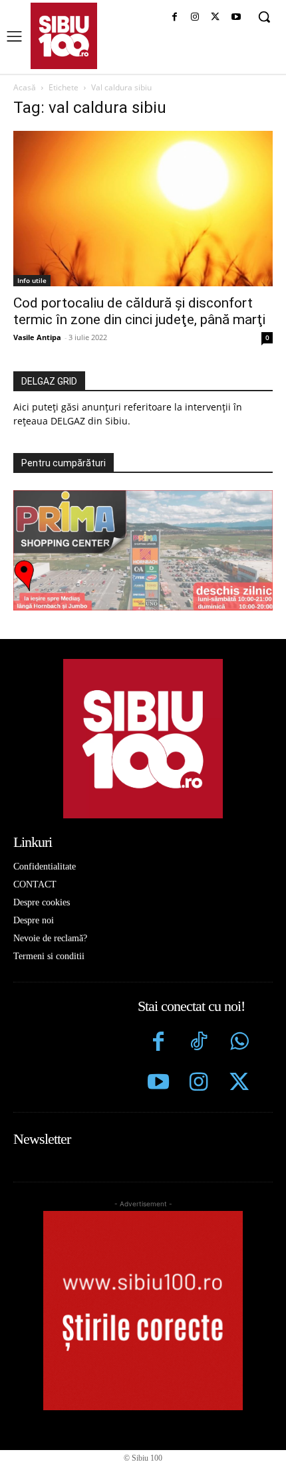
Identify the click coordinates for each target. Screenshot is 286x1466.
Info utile (32, 280)
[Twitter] (239, 1083)
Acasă (24, 87)
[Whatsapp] (239, 1043)
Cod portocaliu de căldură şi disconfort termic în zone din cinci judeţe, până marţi (139, 311)
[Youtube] (235, 17)
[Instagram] (195, 17)
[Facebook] (174, 17)
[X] (215, 17)
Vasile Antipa (37, 337)
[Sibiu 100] (64, 36)
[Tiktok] (198, 1043)
